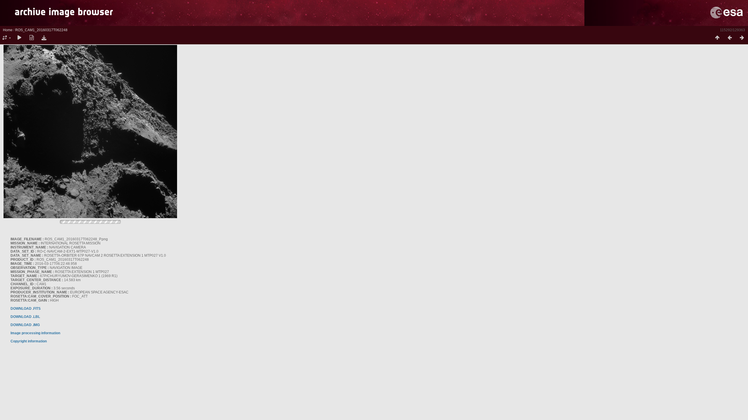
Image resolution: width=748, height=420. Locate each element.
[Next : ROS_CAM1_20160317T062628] (742, 38)
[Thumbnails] (717, 38)
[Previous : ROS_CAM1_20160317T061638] (729, 38)
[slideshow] (19, 38)
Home (8, 30)
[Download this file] (44, 38)
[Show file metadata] (31, 38)
